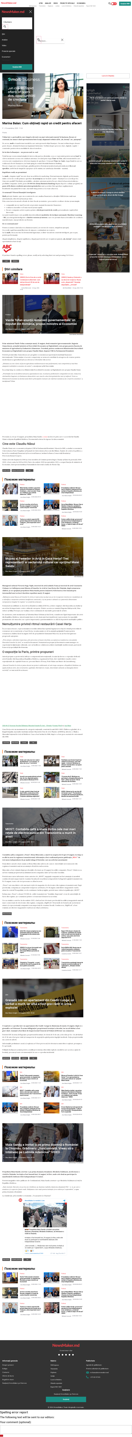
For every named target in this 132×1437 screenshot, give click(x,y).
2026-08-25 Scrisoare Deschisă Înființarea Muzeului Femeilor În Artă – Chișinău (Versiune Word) (32, 725)
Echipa (4, 1369)
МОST (75, 857)
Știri (41, 3)
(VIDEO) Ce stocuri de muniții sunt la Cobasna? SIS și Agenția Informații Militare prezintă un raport (31, 950)
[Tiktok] (69, 1355)
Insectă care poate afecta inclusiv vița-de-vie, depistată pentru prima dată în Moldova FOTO (30, 778)
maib (6, 261)
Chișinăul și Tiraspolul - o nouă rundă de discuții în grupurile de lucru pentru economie (30, 964)
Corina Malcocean (26, 288)
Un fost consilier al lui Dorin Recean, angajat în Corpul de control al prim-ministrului (29, 506)
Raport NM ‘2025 (91, 6)
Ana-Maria (67, 725)
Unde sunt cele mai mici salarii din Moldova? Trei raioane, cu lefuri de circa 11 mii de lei (30, 761)
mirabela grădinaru (17, 1259)
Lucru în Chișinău (108, 76)
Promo (4, 133)
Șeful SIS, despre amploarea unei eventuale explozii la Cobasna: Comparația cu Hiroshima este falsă (30, 933)
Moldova (15, 261)
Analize (48, 3)
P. (2, 128)
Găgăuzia (50, 6)
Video (55, 3)
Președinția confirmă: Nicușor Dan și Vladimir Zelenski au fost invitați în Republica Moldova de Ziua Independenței (71, 490)
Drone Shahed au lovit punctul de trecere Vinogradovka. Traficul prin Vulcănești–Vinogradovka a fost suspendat (71, 1109)
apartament (6, 1058)
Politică (8, 315)
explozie (24, 1058)
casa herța (6, 742)
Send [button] (1, 1436)
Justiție (57, 6)
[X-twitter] (62, 1355)
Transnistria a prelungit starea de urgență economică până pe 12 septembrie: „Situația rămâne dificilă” (72, 965)
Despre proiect (8, 1365)
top (29, 470)
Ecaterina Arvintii (66, 953)
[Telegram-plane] (73, 1355)
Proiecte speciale (67, 3)
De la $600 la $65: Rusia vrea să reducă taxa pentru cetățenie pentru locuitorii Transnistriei (71, 949)
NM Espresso (33, 6)
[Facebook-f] (59, 1355)
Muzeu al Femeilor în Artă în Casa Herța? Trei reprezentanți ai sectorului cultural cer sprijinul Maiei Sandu (72, 1078)
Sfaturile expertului (79, 6)
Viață (7, 553)
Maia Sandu (15, 742)
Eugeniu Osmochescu (18, 470)
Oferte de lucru (8, 1376)
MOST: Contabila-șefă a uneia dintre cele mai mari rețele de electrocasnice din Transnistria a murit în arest (30, 1093)
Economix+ (81, 3)
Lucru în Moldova (66, 6)
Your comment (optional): (15, 1422)
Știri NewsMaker (67, 288)
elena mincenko (7, 913)
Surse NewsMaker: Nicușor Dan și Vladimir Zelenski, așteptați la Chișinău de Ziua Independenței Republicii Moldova (72, 507)
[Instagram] (66, 1355)
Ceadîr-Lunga (15, 1058)
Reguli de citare (8, 1379)
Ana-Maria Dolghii (11, 329)
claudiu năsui (6, 470)
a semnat (44, 437)
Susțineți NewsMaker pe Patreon (14, 1383)
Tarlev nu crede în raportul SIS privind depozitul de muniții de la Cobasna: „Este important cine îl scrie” (30, 521)
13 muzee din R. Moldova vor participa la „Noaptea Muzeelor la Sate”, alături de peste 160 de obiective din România (72, 779)
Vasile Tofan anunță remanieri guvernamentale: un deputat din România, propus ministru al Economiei (30, 1078)
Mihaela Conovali (66, 528)
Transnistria (42, 6)
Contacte (5, 1372)
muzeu (24, 742)
